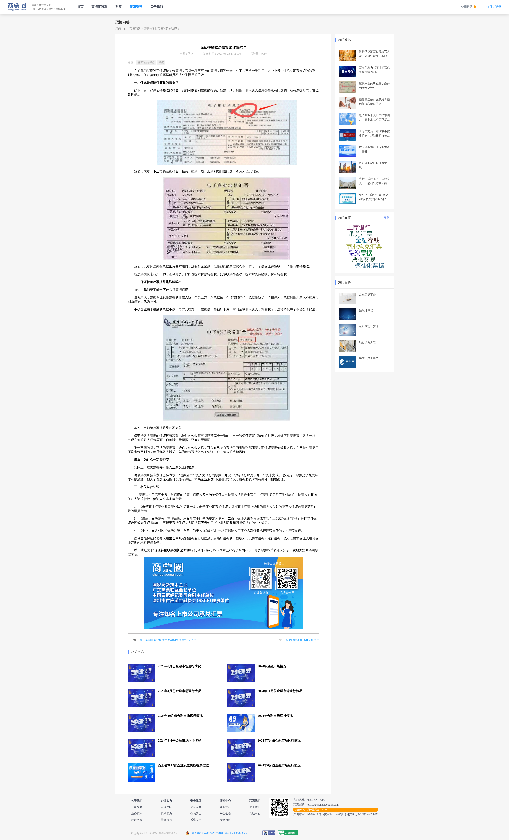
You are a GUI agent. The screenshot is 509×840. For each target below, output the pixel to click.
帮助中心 (254, 813)
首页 (80, 6)
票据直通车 (99, 6)
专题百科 (225, 819)
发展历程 (136, 819)
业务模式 (136, 813)
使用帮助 (466, 6)
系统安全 (195, 819)
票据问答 (135, 28)
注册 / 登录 (493, 7)
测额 (118, 6)
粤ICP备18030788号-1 (236, 833)
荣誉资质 (166, 819)
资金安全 (195, 807)
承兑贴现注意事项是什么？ (302, 640)
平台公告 (225, 813)
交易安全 (195, 813)
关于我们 (156, 6)
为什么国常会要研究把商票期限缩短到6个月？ (168, 640)
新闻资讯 (136, 6)
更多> (387, 217)
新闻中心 (120, 28)
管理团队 (166, 807)
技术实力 (166, 813)
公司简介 (136, 807)
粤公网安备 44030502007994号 (207, 833)
